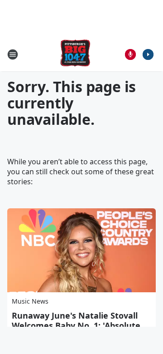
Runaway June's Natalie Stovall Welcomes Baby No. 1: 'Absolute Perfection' (76, 325)
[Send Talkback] (130, 54)
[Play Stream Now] (148, 54)
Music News (30, 301)
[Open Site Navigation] (12, 54)
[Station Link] (75, 54)
